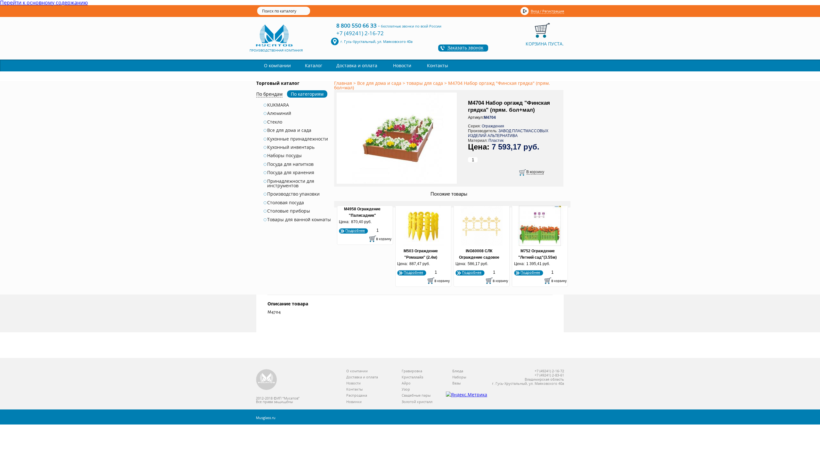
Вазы (456, 383)
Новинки (354, 402)
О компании (277, 65)
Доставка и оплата (356, 65)
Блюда (457, 371)
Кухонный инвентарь (291, 147)
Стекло (274, 122)
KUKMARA (278, 105)
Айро (406, 383)
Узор (406, 389)
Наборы (459, 377)
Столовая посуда (285, 202)
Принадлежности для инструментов (290, 183)
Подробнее (355, 230)
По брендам (269, 94)
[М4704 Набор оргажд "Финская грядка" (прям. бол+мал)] (398, 184)
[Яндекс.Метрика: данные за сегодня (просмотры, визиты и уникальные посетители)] (466, 395)
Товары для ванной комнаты (299, 219)
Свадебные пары (416, 395)
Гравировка (412, 371)
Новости (402, 65)
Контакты (437, 65)
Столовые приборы (288, 211)
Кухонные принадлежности (297, 139)
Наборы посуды (284, 155)
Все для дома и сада (289, 130)
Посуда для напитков (290, 164)
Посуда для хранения (290, 172)
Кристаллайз (412, 377)
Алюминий (279, 113)
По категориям (307, 94)
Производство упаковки (293, 194)
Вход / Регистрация (547, 11)
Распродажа (356, 395)
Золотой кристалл (417, 402)
